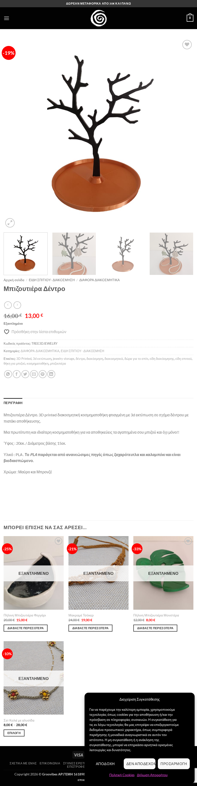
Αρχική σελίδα (14, 280)
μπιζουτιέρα (58, 363)
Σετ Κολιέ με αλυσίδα (19, 720)
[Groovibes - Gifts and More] (98, 18)
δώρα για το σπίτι (136, 359)
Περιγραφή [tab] (13, 403)
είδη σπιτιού (183, 359)
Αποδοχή (105, 763)
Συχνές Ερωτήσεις (78, 763)
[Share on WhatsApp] (8, 374)
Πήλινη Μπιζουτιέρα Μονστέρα (156, 615)
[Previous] (13, 134)
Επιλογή (14, 733)
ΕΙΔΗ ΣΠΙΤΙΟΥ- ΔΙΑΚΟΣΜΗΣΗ (52, 280)
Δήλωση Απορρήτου (152, 775)
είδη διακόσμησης (162, 359)
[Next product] (8, 305)
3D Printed (23, 359)
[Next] (183, 134)
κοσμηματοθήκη (38, 363)
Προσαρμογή (173, 763)
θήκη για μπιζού (14, 363)
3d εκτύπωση (42, 359)
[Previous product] (17, 305)
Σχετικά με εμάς (23, 763)
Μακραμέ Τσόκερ (81, 615)
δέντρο (80, 359)
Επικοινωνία (50, 763)
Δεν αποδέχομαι (141, 763)
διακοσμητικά (114, 359)
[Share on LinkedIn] (51, 374)
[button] (6, 18)
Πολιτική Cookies (122, 775)
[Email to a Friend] (34, 374)
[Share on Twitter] (25, 374)
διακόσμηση (94, 359)
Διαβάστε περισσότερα (25, 628)
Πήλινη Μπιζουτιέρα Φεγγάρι (25, 615)
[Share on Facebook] (17, 374)
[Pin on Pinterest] (43, 374)
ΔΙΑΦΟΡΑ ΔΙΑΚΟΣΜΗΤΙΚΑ (99, 280)
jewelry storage (63, 359)
